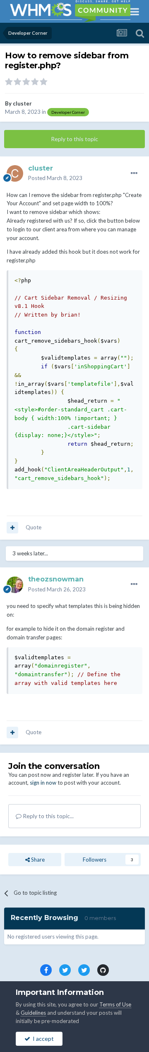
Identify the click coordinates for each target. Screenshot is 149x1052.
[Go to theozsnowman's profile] (15, 584)
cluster (22, 103)
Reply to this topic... (48, 815)
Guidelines (33, 1012)
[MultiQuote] (12, 527)
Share (37, 859)
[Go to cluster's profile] (15, 173)
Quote (33, 527)
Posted (55, 178)
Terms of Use (115, 1004)
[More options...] (134, 173)
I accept (42, 1038)
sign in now (43, 782)
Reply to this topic (74, 138)
